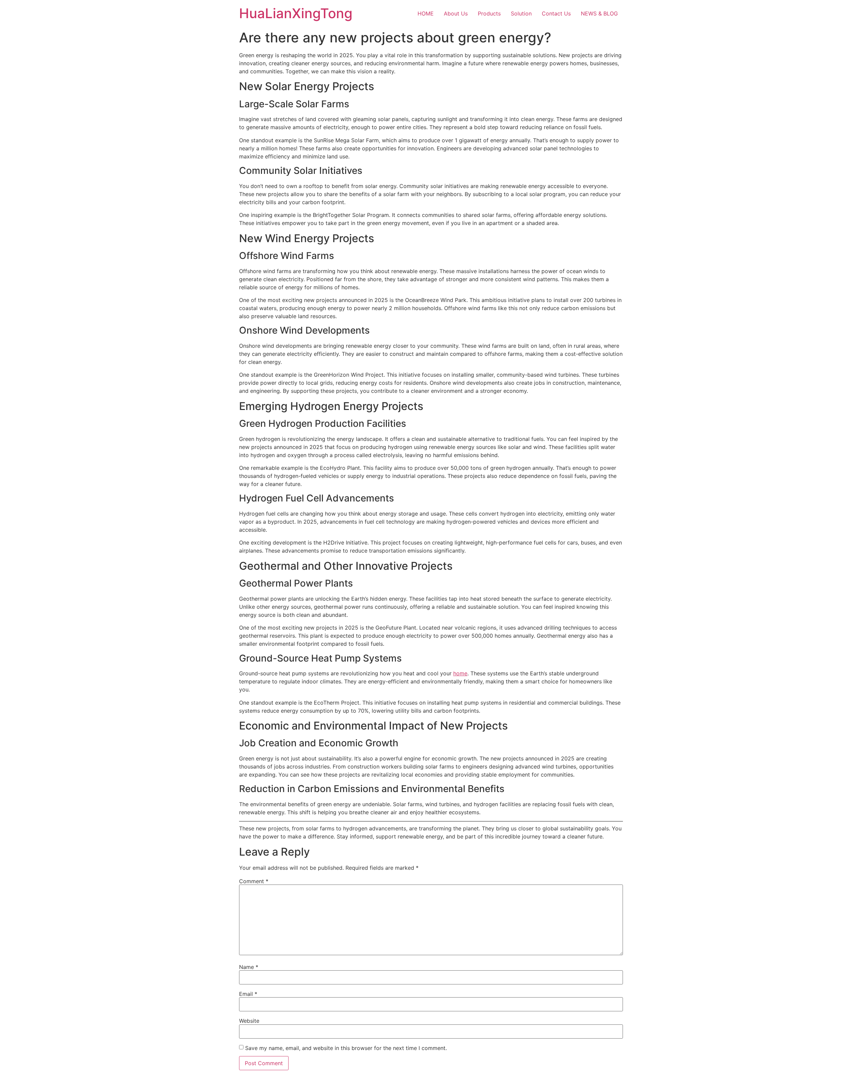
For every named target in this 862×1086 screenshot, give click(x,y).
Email (248, 994)
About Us (456, 13)
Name (248, 967)
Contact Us (556, 13)
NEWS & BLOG (599, 13)
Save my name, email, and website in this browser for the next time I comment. (346, 1048)
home (460, 673)
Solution (521, 13)
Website (249, 1020)
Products (489, 13)
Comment (253, 881)
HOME (426, 13)
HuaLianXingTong (296, 13)
